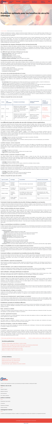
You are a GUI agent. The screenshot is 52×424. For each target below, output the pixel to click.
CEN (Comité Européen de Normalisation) (45, 108)
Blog (49, 1)
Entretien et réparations (34, 2)
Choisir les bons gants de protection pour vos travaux (12, 348)
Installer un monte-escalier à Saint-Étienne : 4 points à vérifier (14, 343)
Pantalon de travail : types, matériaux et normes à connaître (13, 363)
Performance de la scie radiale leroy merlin (10, 362)
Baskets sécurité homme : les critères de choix (11, 360)
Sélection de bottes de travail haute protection (11, 358)
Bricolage (18, 1)
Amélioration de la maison (25, 2)
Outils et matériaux (43, 2)
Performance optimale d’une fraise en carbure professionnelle (13, 338)
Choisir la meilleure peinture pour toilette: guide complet (39, 338)
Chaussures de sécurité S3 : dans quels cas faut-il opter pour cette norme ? (16, 346)
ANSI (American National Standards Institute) (46, 116)
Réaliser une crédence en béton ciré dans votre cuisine (12, 349)
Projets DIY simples (11, 2)
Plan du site (26, 423)
